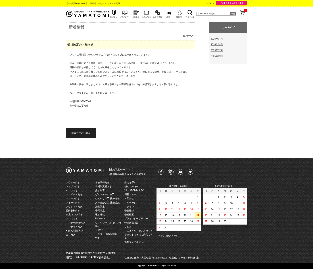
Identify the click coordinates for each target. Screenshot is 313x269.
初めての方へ (131, 186)
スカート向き (73, 198)
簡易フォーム (131, 194)
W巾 (97, 238)
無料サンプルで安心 (135, 242)
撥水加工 (100, 190)
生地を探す (130, 182)
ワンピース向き (74, 194)
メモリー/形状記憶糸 (106, 234)
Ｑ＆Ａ (127, 226)
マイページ (130, 202)
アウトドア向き (74, 206)
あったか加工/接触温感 (107, 202)
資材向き (70, 234)
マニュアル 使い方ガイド (138, 230)
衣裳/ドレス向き (74, 214)
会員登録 (129, 210)
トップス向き (73, 186)
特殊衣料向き (73, 210)
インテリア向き (74, 226)
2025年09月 (217, 56)
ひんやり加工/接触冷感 (107, 198)
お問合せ (129, 198)
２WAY (99, 230)
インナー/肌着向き (75, 222)
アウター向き (73, 182)
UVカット (100, 218)
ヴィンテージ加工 (104, 194)
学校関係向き (102, 182)
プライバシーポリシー (136, 218)
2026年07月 (217, 38)
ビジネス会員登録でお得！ (231, 3)
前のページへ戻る (80, 132)
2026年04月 (217, 44)
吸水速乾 (100, 214)
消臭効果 (100, 206)
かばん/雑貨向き (74, 230)
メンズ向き (72, 218)
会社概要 (129, 214)
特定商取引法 (131, 222)
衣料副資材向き (103, 186)
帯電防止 (100, 210)
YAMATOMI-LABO (134, 190)
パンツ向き (72, 190)
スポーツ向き (73, 202)
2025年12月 (217, 50)
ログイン (210, 3)
